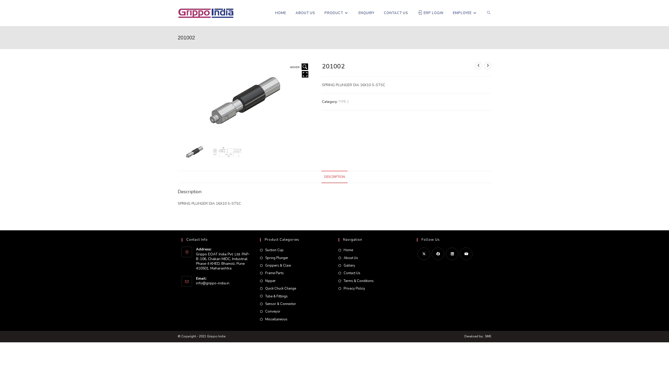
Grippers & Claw (278, 265)
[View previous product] (478, 65)
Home (348, 250)
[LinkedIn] (452, 254)
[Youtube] (466, 254)
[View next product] (487, 65)
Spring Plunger (276, 258)
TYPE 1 (343, 101)
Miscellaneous (276, 319)
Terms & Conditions (359, 281)
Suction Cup (274, 250)
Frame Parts (274, 273)
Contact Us (352, 273)
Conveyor (272, 311)
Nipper (270, 281)
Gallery (349, 265)
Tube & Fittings (276, 296)
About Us (351, 258)
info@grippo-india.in (212, 283)
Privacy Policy (354, 288)
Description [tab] (334, 176)
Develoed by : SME (477, 336)
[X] (424, 254)
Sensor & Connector (280, 304)
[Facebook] (438, 254)
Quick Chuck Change (280, 288)
